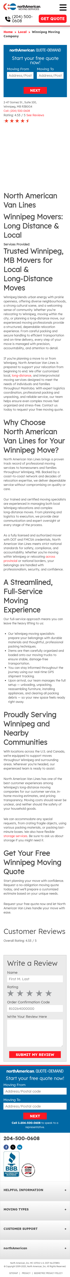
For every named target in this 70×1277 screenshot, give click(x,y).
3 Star (29, 993)
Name (12, 972)
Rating (12, 987)
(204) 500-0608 (22, 18)
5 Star (48, 993)
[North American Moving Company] (22, 12)
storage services (15, 836)
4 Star (39, 993)
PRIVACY (26, 1273)
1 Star (10, 993)
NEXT (35, 90)
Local (23, 32)
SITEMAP (13, 1273)
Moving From (18, 69)
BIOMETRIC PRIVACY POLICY (48, 1273)
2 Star (20, 993)
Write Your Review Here (27, 1016)
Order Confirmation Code (28, 1002)
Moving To (45, 69)
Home (9, 32)
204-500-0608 (22, 1138)
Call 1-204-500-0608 (26, 1123)
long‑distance (21, 375)
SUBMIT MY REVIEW (35, 1054)
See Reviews (35, 115)
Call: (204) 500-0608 (17, 110)
